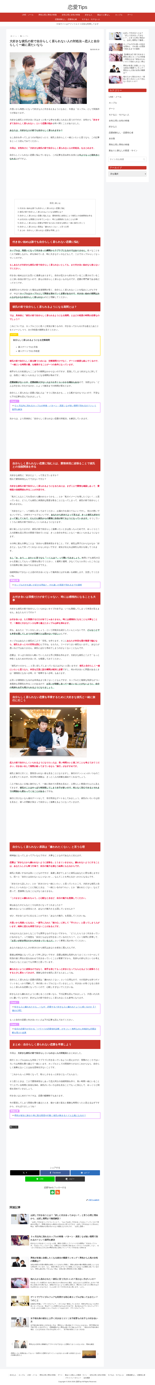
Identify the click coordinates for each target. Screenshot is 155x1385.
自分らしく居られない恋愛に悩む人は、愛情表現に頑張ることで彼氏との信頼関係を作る (56, 216)
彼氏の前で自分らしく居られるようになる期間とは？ (41, 212)
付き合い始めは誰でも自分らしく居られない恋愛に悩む (42, 208)
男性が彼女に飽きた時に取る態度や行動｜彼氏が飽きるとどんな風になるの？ (50, 1115)
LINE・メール (32, 1375)
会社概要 (87, 1378)
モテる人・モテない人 (116, 1375)
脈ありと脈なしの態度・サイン (76, 1375)
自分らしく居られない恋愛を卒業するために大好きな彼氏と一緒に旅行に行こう (52, 223)
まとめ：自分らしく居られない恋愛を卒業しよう (40, 230)
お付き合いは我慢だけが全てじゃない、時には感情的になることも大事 (49, 219)
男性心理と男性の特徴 (47, 1375)
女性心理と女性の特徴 (98, 1375)
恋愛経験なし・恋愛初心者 (135, 1375)
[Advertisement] (55, 180)
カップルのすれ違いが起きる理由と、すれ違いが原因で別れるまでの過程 (48, 585)
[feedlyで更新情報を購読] (52, 1192)
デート (60, 1375)
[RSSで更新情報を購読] (57, 1192)
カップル (15, 1127)
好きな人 (13, 1375)
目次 (52, 203)
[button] (70, 1179)
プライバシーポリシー (73, 1378)
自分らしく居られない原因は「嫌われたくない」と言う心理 (44, 227)
